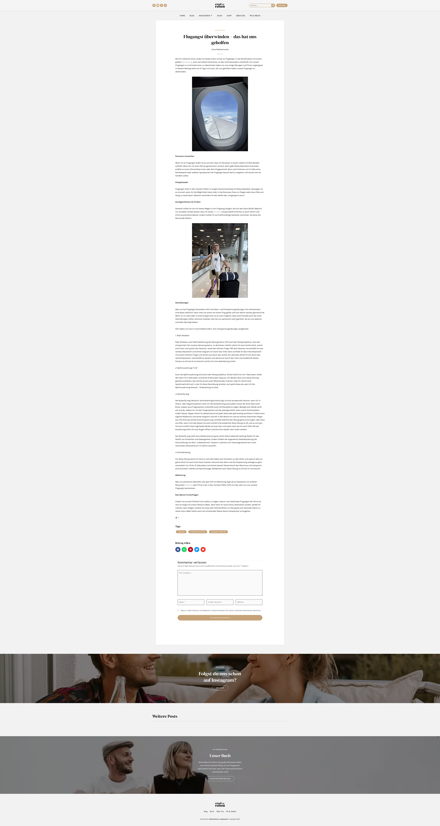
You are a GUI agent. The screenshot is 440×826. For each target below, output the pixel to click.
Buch (219, 15)
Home (182, 15)
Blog (192, 15)
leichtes (217, 212)
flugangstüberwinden (197, 532)
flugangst (181, 532)
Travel (223, 30)
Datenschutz (213, 819)
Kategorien (204, 15)
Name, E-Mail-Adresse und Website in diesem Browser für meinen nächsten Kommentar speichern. (221, 610)
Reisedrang (187, 62)
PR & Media (255, 15)
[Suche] (273, 5)
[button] (177, 549)
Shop (229, 15)
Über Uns (240, 15)
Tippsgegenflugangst (218, 532)
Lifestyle (218, 30)
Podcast (189, 485)
